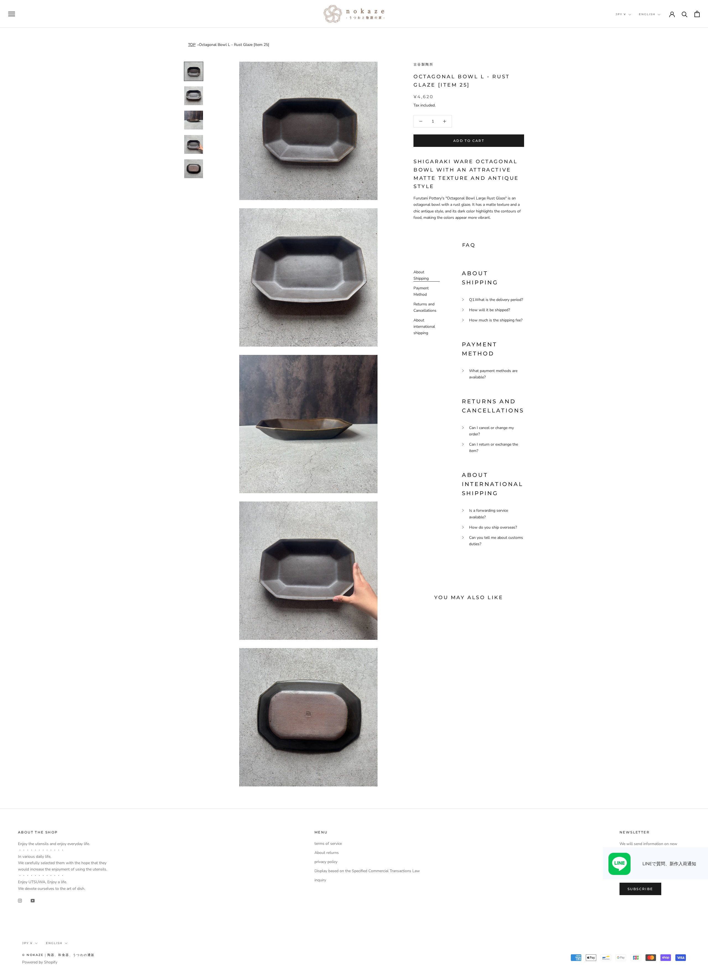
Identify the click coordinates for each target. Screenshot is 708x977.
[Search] (685, 14)
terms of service (328, 843)
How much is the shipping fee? (495, 320)
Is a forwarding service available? (488, 513)
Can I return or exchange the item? (493, 447)
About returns (326, 852)
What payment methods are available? (493, 374)
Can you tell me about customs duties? (496, 541)
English (647, 14)
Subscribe (640, 889)
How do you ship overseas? (493, 527)
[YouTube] (33, 900)
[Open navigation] (11, 14)
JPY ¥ (621, 14)
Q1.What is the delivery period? (496, 299)
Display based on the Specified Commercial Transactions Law (367, 871)
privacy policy (325, 861)
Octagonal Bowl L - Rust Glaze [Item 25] (234, 44)
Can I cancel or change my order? (491, 431)
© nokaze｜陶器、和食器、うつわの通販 (58, 955)
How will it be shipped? (489, 310)
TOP (192, 44)
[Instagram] (20, 900)
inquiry (320, 880)
